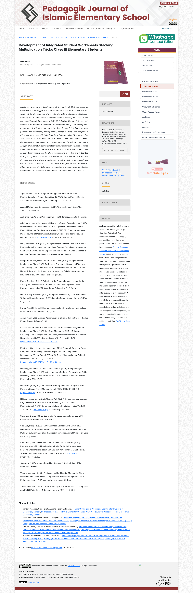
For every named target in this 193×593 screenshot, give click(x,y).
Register (33, 29)
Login (45, 29)
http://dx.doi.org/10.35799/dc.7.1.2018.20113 (40, 362)
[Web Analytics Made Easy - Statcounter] (23, 582)
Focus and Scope (150, 81)
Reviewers (147, 65)
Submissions (127, 29)
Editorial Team (148, 55)
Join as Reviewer (150, 70)
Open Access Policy (151, 112)
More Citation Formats (114, 150)
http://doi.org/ (71, 453)
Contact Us (147, 127)
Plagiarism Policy (149, 102)
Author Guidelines (151, 86)
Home (21, 29)
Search (168, 29)
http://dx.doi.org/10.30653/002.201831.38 (39, 342)
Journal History (74, 29)
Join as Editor (148, 60)
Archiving (146, 117)
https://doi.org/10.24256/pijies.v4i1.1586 (44, 75)
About (55, 29)
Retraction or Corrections (153, 132)
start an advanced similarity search (46, 547)
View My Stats (34, 582)
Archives (31, 37)
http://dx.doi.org (44, 237)
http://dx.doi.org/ (27, 392)
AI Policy (146, 122)
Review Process (149, 91)
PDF (126, 94)
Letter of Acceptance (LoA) (101, 29)
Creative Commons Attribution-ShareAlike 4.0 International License (114, 250)
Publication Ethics (150, 96)
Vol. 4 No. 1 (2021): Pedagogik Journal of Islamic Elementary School (73, 37)
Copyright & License (151, 107)
